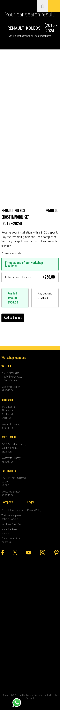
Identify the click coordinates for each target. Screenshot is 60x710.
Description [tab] (8, 110)
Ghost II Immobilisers (12, 510)
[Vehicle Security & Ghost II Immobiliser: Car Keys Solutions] (6, 6)
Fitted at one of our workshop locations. (24, 264)
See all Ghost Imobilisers (38, 35)
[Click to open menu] (54, 6)
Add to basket (13, 318)
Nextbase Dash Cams (12, 524)
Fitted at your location (30, 277)
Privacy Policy (34, 510)
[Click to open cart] (42, 6)
